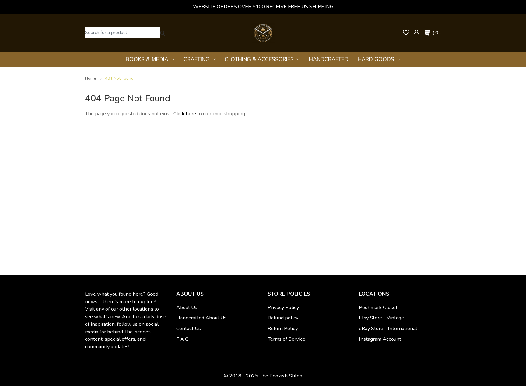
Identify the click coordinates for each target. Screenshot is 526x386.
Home (90, 78)
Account (416, 32)
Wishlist (406, 33)
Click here (185, 113)
